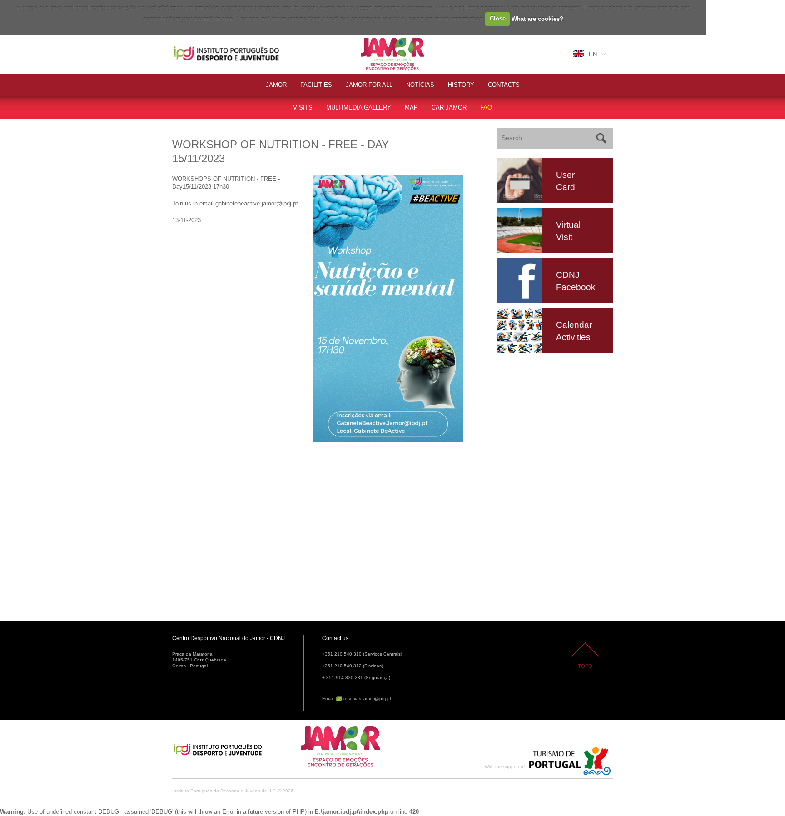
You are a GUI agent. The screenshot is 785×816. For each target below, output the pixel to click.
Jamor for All (369, 84)
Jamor (369, 38)
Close (498, 18)
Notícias (420, 84)
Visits (303, 107)
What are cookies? (537, 18)
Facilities (316, 84)
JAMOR (276, 84)
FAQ (486, 107)
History (461, 84)
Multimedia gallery (358, 107)
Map (411, 107)
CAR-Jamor (449, 107)
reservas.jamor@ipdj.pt (367, 698)
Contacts (504, 84)
